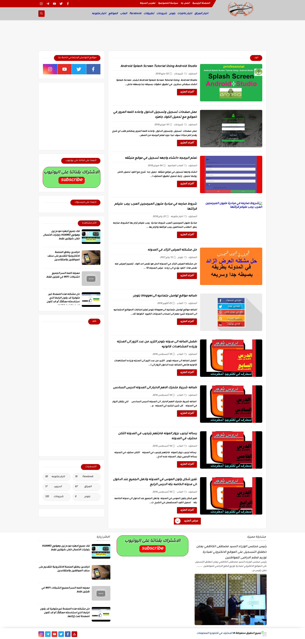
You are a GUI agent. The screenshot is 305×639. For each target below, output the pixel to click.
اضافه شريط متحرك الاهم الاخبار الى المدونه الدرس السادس (155, 388)
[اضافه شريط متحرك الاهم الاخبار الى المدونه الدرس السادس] (231, 404)
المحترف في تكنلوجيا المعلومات (214, 633)
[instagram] (41, 3)
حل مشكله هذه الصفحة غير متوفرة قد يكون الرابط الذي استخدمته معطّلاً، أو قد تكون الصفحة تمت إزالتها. (65, 613)
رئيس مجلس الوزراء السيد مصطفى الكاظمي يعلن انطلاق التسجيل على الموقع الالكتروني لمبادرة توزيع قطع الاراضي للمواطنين (231, 552)
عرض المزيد (191, 521)
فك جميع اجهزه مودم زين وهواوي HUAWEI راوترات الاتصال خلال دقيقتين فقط (61, 235)
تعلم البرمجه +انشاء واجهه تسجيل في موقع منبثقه (161, 158)
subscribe (71, 180)
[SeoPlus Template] (264, 634)
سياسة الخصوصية (168, 3)
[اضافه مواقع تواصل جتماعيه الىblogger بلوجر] (231, 312)
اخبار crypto (185, 13)
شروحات (161, 13)
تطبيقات (149, 13)
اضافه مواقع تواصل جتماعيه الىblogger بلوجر (165, 296)
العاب (123, 13)
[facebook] (68, 3)
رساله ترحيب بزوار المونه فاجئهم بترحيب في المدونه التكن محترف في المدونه (157, 436)
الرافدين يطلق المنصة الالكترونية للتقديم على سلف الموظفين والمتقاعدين (63, 256)
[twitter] (61, 3)
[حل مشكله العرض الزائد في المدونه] (231, 266)
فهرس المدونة (147, 3)
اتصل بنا (185, 3)
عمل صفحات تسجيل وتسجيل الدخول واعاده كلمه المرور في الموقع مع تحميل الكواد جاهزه (155, 115)
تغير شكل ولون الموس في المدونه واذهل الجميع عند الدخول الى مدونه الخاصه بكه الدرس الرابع (155, 482)
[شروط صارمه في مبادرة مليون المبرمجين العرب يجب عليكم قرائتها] (231, 220)
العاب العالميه (176, 166)
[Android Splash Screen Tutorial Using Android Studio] (231, 82)
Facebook (135, 13)
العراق (83, 486)
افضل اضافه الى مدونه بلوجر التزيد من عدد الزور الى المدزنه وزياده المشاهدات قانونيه (157, 344)
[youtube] (54, 3)
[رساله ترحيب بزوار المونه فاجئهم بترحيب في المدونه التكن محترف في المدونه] (231, 450)
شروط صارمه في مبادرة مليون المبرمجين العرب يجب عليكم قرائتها (156, 207)
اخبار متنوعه (99, 13)
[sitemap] (74, 634)
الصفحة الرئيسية (201, 3)
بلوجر (172, 13)
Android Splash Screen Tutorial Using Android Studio (159, 66)
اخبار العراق (201, 13)
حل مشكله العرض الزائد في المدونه (172, 250)
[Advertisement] (152, 36)
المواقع (113, 13)
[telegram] (48, 3)
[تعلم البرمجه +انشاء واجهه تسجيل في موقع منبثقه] (231, 174)
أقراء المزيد (187, 92)
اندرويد (53, 486)
